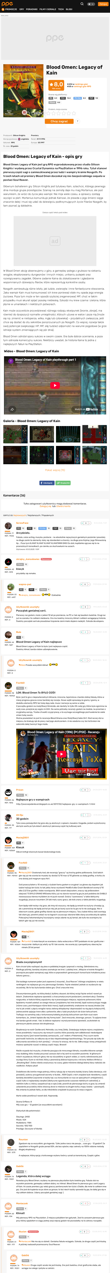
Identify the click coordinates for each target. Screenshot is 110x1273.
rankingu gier (81, 84)
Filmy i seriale (48, 9)
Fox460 (20, 683)
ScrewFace (22, 523)
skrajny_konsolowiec (28, 559)
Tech (61, 9)
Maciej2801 (22, 837)
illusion (22, 1231)
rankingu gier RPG (82, 86)
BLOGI (69, 9)
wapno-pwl (25, 584)
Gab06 (19, 1166)
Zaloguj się (45, 506)
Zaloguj (103, 4)
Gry (21, 9)
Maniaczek (22, 1203)
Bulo (18, 632)
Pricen (19, 790)
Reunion (23, 1139)
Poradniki (31, 9)
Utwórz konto (63, 506)
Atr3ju (19, 815)
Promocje (11, 9)
